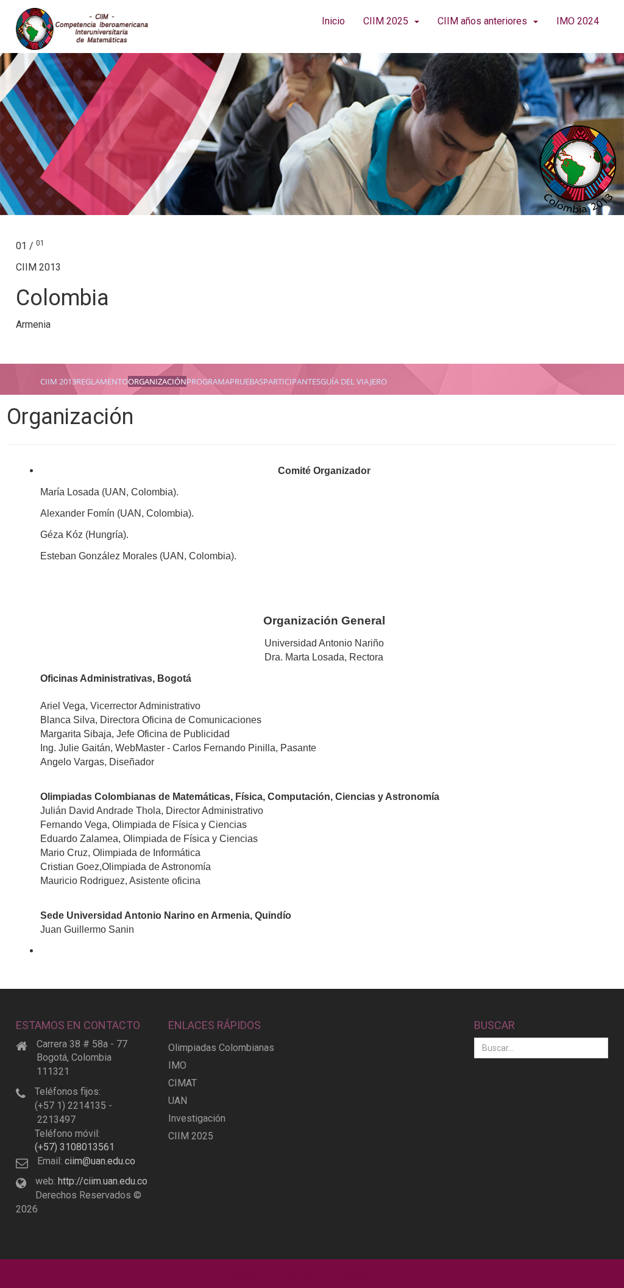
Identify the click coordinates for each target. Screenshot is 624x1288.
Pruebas (246, 381)
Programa (208, 381)
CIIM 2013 (58, 381)
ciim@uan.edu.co (100, 1161)
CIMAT (182, 1083)
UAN (177, 1100)
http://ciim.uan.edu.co (102, 1181)
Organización (157, 381)
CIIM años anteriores (482, 21)
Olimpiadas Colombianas (221, 1047)
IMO (177, 1065)
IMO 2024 (577, 21)
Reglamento (102, 381)
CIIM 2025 (385, 21)
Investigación (196, 1118)
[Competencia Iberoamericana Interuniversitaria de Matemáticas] (83, 29)
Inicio (333, 21)
